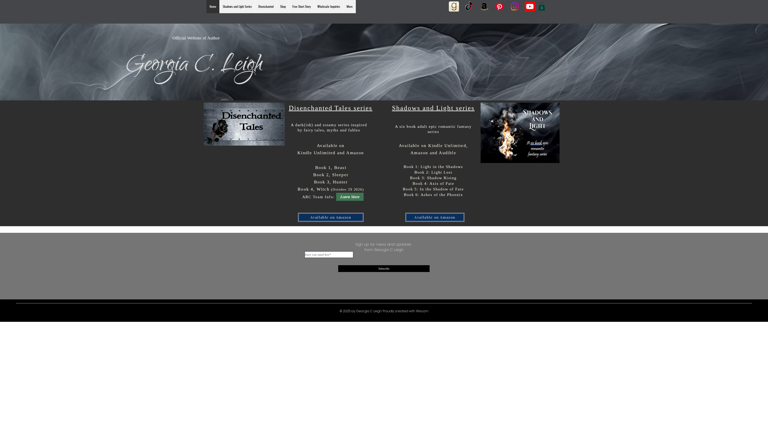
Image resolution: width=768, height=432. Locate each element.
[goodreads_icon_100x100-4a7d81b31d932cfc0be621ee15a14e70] (454, 6)
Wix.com (422, 311)
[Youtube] (530, 6)
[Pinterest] (499, 6)
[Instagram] (515, 6)
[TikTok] (469, 6)
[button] (237, 6)
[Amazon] (484, 6)
